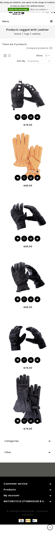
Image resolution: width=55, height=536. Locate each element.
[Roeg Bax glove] (27, 338)
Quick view (37, 117)
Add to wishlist (24, 117)
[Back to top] (50, 527)
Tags (26, 33)
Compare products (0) (39, 48)
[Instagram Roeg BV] (30, 470)
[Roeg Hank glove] (27, 216)
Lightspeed (27, 514)
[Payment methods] (21, 520)
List (9, 55)
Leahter (36, 33)
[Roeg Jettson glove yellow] (27, 156)
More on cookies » (39, 10)
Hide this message (18, 10)
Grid (5, 55)
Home (17, 33)
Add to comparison (31, 117)
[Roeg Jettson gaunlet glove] (27, 399)
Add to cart (18, 117)
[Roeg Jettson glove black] (27, 277)
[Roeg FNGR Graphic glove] (27, 95)
